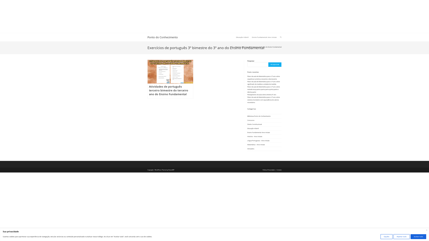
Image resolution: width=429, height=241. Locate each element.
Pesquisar (250, 61)
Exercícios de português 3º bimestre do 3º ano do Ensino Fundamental (258, 47)
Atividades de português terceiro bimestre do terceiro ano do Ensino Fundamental (168, 90)
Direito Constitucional (254, 124)
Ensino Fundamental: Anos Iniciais (258, 132)
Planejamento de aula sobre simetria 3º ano (261, 95)
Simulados (250, 149)
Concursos (250, 120)
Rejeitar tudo (401, 237)
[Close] (426, 230)
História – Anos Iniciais (254, 136)
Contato (279, 170)
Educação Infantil (253, 128)
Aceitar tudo (418, 237)
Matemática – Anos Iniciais (256, 145)
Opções (386, 237)
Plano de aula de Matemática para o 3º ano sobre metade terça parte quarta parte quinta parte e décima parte (263, 89)
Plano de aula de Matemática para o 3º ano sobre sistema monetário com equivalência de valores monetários (263, 99)
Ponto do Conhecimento (162, 37)
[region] (214, 234)
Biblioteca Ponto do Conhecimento (259, 116)
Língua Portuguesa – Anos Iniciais (258, 141)
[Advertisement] (67, 15)
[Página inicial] (232, 47)
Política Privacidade (269, 170)
